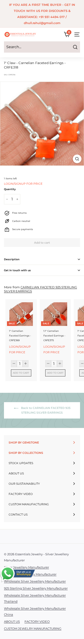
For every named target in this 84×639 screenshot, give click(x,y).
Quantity (10, 189)
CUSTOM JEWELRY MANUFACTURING (32, 628)
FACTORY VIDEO (37, 621)
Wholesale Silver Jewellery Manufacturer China (35, 611)
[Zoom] (77, 159)
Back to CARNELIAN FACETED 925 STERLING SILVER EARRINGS (45, 410)
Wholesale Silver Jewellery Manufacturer (35, 581)
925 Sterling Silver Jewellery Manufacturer (36, 588)
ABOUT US (12, 621)
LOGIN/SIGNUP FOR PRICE (23, 183)
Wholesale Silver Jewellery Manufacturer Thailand (35, 598)
